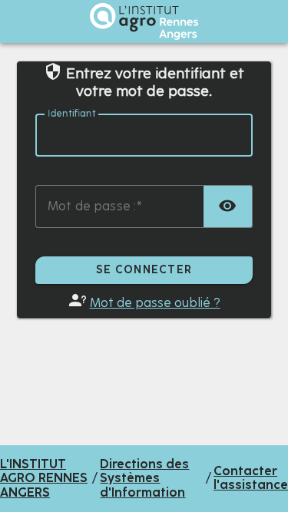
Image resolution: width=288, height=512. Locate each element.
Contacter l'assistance (251, 478)
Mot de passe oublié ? (155, 303)
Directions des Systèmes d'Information (144, 478)
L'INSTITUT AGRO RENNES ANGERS (44, 478)
